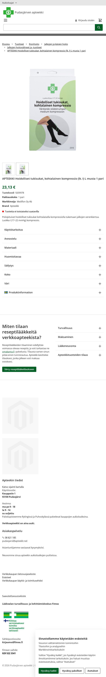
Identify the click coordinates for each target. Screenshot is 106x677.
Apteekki (14, 205)
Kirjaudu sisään (86, 20)
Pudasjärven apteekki (29, 12)
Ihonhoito (34, 44)
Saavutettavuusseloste (14, 596)
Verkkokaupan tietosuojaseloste (19, 574)
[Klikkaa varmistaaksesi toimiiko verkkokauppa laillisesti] (53, 621)
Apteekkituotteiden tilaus (73, 354)
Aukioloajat (8, 2)
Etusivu (6, 44)
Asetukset (93, 670)
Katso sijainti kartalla (13, 486)
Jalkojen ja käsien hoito (56, 44)
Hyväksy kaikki (48, 670)
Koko (7, 274)
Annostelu (10, 238)
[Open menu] (5, 20)
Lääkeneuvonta (67, 346)
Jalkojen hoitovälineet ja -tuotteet (24, 47)
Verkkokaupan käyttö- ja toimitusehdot (22, 580)
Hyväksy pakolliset (72, 670)
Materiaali (10, 247)
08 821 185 (10, 537)
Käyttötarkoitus (13, 229)
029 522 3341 (9, 653)
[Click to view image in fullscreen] (53, 108)
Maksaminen (65, 337)
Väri (6, 283)
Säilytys (9, 265)
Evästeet (6, 577)
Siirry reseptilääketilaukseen (19, 369)
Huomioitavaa (12, 256)
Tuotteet (19, 44)
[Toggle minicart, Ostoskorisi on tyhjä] (100, 20)
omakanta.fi (8, 351)
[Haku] (99, 27)
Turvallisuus (65, 328)
